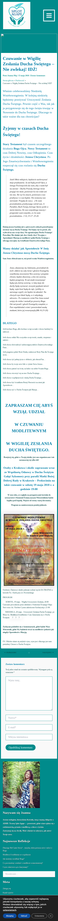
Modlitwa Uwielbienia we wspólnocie (17, 855)
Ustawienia (39, 916)
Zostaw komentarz (37, 75)
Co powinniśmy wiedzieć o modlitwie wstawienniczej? (23, 863)
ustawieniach (9, 910)
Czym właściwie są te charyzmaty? (15, 867)
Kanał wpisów (8, 893)
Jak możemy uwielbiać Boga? (13, 859)
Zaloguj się (7, 888)
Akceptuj (9, 916)
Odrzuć (24, 916)
